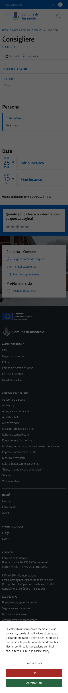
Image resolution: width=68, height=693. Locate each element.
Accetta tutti (34, 683)
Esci (34, 673)
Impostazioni (34, 663)
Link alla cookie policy (36, 651)
